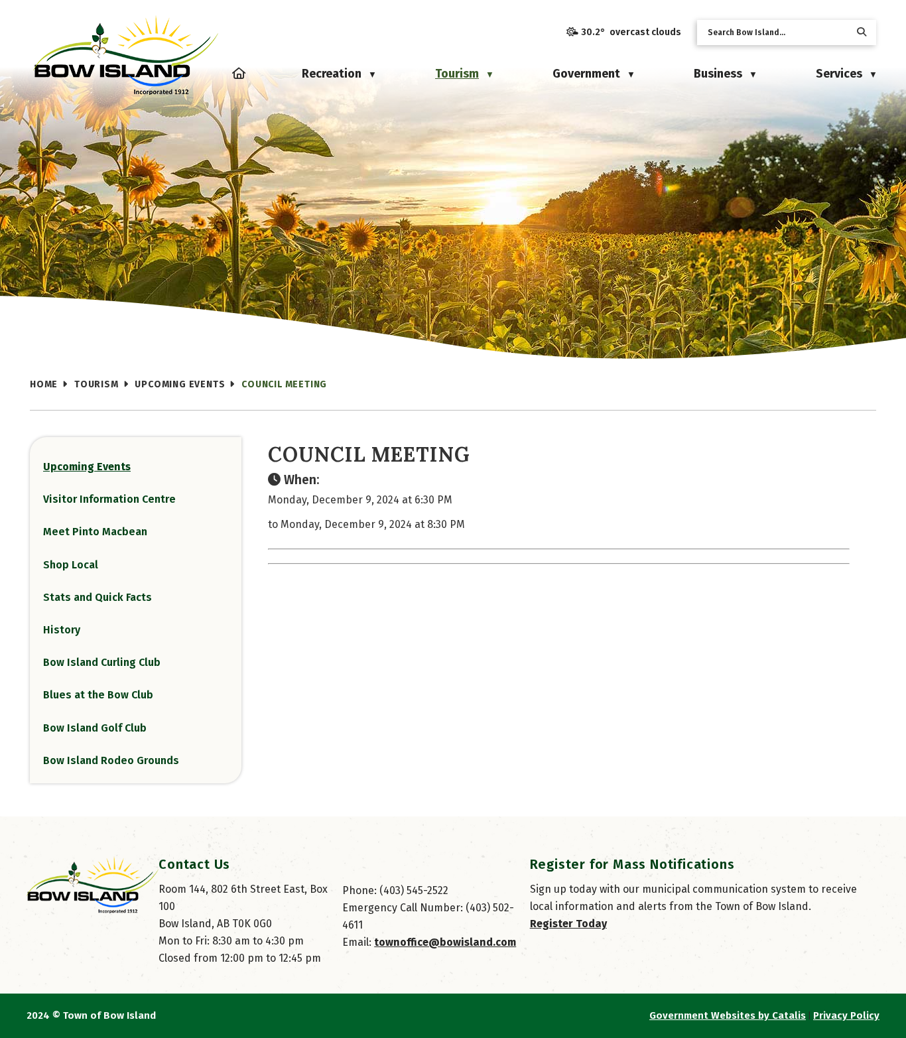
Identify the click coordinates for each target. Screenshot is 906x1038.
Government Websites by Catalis (727, 1015)
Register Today (568, 923)
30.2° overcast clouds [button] (631, 32)
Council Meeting (284, 384)
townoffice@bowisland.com (445, 942)
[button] (861, 32)
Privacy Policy (846, 1015)
